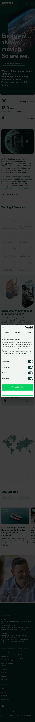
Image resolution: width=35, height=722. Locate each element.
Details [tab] (17, 332)
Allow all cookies (17, 387)
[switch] (29, 367)
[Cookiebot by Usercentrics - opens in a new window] (25, 327)
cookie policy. (22, 353)
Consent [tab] (6, 332)
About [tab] (29, 332)
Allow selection (17, 393)
